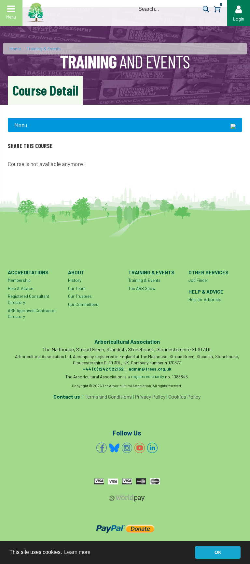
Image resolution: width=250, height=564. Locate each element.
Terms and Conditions (108, 396)
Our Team (77, 288)
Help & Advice (20, 288)
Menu (20, 125)
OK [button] (218, 552)
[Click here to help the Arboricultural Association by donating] (125, 528)
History (74, 280)
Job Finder (198, 280)
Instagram (127, 448)
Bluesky (114, 448)
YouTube (139, 448)
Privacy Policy (150, 396)
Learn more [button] (77, 552)
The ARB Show (141, 288)
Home (15, 48)
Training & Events (44, 48)
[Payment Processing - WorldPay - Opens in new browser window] (127, 499)
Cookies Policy (184, 396)
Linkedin (152, 448)
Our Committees (83, 304)
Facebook (101, 448)
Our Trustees (80, 296)
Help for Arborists (204, 299)
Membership (19, 280)
